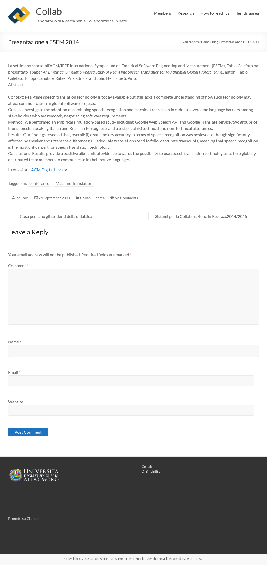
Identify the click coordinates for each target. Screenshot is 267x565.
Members (162, 12)
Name (14, 341)
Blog (215, 42)
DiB (145, 471)
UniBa (155, 471)
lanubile (22, 198)
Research (186, 12)
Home (205, 42)
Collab (48, 11)
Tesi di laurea (247, 12)
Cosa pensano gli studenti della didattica (53, 216)
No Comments (126, 198)
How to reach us (215, 12)
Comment (18, 265)
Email (14, 372)
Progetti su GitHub (23, 518)
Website (15, 401)
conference (39, 183)
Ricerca (98, 198)
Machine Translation (74, 183)
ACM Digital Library (49, 169)
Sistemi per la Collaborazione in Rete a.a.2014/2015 (203, 216)
